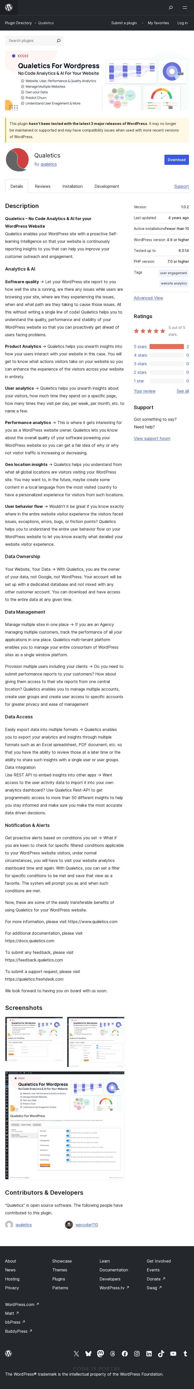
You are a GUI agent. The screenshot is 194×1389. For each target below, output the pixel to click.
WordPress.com (22, 1304)
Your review (145, 391)
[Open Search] (171, 7)
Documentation (114, 1269)
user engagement (173, 273)
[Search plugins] (59, 41)
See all (183, 391)
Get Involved (159, 1261)
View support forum (152, 438)
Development (106, 186)
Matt (12, 1313)
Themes (59, 1269)
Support (181, 186)
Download (177, 160)
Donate (156, 1278)
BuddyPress (19, 1331)
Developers (110, 1278)
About (10, 1261)
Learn (105, 1261)
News (10, 1269)
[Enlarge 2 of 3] (117, 1023)
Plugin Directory (18, 23)
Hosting (12, 1278)
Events (153, 1269)
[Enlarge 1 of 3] (56, 1023)
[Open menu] (186, 7)
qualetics (49, 164)
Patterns (60, 1287)
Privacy (12, 1287)
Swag (154, 1287)
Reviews (43, 186)
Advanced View (148, 297)
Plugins (58, 1278)
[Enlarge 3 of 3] (117, 1078)
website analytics (174, 283)
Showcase (62, 1261)
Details (16, 186)
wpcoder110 (87, 1224)
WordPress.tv (115, 1287)
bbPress (15, 1322)
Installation (72, 186)
